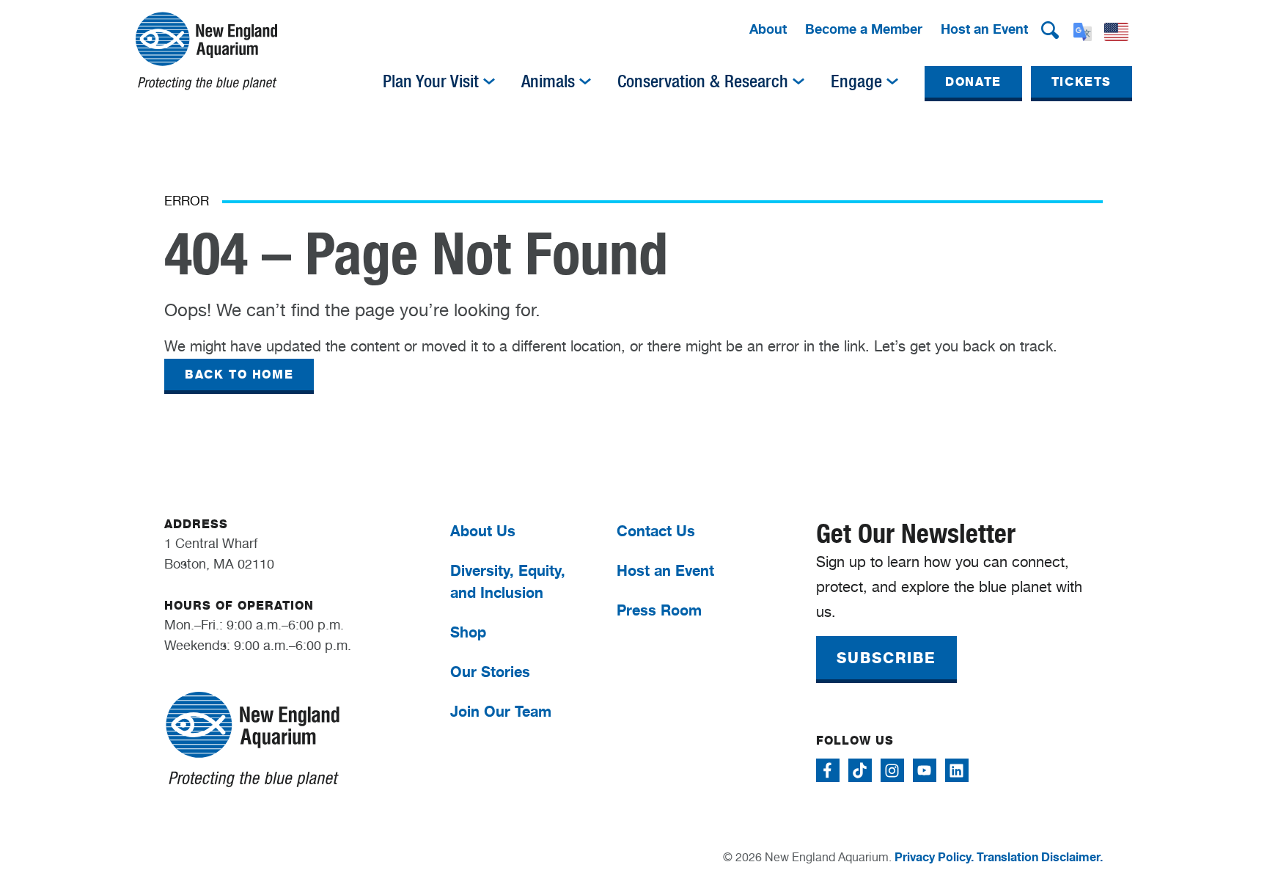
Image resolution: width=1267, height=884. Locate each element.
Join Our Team (500, 711)
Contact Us (656, 531)
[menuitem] (768, 30)
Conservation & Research (702, 81)
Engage (856, 81)
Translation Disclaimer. (1040, 857)
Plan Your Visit (431, 81)
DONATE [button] (973, 82)
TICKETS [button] (1081, 82)
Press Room (659, 610)
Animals (548, 81)
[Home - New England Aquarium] (206, 51)
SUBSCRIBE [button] (886, 658)
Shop (468, 632)
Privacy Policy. (934, 857)
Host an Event (984, 28)
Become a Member (863, 28)
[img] (489, 81)
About (768, 28)
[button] (1050, 30)
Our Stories (490, 671)
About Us (482, 531)
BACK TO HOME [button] (239, 374)
